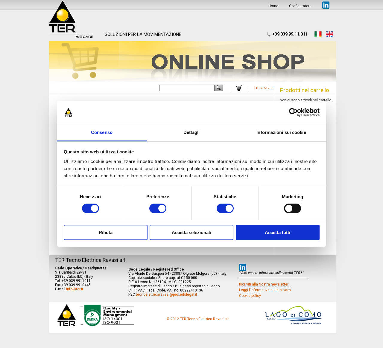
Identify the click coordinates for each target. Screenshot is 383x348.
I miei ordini (263, 88)
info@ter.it (74, 289)
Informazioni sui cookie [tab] (281, 132)
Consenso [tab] (102, 132)
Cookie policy (250, 296)
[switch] (157, 208)
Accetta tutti (277, 232)
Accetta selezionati (191, 232)
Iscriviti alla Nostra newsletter (263, 284)
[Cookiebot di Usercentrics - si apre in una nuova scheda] (293, 112)
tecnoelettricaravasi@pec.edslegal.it (166, 294)
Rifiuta (106, 232)
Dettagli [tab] (191, 132)
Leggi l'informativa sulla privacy (265, 290)
